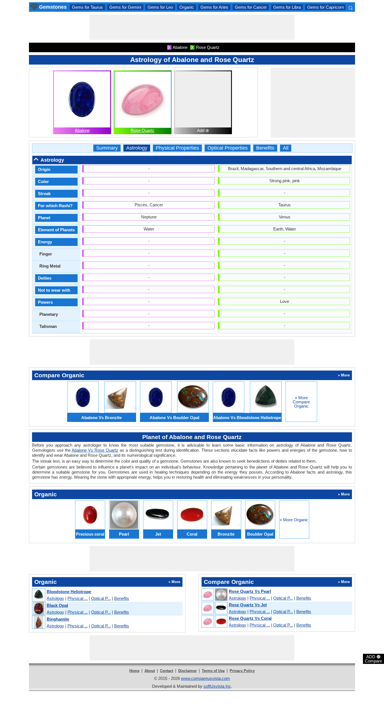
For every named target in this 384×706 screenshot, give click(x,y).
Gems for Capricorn (325, 7)
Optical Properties (227, 148)
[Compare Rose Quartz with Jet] (214, 608)
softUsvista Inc (217, 686)
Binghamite (58, 619)
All (285, 148)
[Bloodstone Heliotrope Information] (38, 595)
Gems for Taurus (87, 7)
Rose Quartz (142, 130)
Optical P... (101, 598)
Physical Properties (177, 148)
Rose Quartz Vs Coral (250, 618)
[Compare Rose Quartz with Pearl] (214, 594)
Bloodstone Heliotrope (69, 591)
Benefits (265, 148)
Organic (186, 7)
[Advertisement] (192, 27)
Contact (166, 671)
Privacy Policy (242, 671)
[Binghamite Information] (38, 622)
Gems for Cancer (251, 7)
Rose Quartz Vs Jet (248, 604)
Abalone (82, 130)
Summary (107, 148)
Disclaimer (187, 671)
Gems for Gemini (125, 7)
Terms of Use (213, 671)
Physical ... (77, 598)
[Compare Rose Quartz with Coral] (214, 621)
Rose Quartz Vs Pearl (250, 591)
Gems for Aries (214, 7)
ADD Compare (373, 658)
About (149, 671)
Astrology (136, 148)
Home (134, 671)
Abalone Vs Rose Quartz (95, 450)
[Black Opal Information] (38, 609)
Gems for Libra (287, 7)
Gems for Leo (160, 7)
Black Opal (57, 605)
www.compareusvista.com (205, 678)
